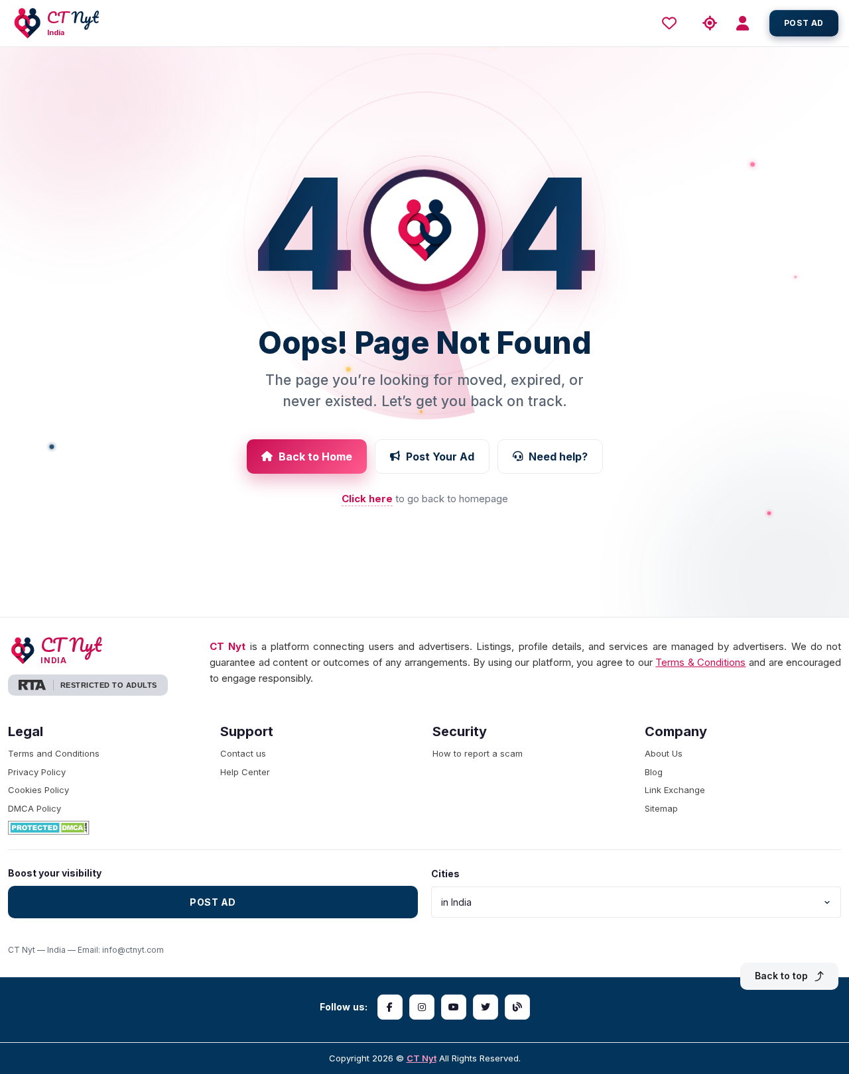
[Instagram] (421, 1007)
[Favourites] (672, 23)
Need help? (558, 456)
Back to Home (315, 456)
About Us (664, 753)
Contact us (243, 753)
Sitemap (661, 808)
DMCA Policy (34, 808)
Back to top (781, 975)
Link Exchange (675, 789)
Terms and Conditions (53, 753)
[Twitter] (485, 1007)
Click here (367, 498)
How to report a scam (477, 753)
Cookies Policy (38, 789)
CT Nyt (421, 1058)
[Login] (746, 23)
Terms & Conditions (700, 662)
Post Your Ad (440, 456)
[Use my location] (709, 23)
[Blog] (517, 1007)
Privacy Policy (37, 772)
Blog (654, 772)
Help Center (245, 772)
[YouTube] (453, 1007)
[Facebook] (390, 1007)
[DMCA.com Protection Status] (106, 827)
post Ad (804, 23)
